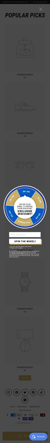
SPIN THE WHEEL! (25, 241)
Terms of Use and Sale (19, 252)
